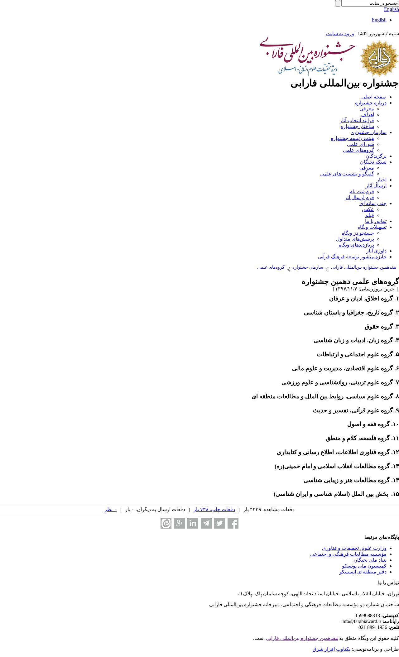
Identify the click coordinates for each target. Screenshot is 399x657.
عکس (368, 209)
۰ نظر (110, 509)
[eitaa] (166, 523)
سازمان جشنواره (369, 132)
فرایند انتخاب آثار (357, 120)
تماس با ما (376, 221)
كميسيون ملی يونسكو (364, 565)
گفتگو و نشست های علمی (347, 173)
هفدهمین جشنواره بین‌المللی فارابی (302, 638)
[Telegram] (206, 523)
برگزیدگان (376, 156)
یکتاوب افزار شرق (331, 649)
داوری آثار (376, 250)
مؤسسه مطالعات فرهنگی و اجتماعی (348, 554)
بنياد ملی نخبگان (370, 560)
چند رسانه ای (373, 203)
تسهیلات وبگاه (372, 227)
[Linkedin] (192, 523)
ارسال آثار (376, 185)
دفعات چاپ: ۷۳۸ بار (214, 509)
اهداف (367, 114)
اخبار (382, 179)
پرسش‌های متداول (355, 239)
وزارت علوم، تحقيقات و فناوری (354, 548)
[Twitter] (219, 523)
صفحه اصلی (374, 96)
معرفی (366, 108)
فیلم (369, 215)
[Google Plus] (179, 523)
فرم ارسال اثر (359, 197)
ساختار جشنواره (357, 126)
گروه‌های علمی (358, 150)
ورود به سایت (340, 33)
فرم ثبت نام (361, 191)
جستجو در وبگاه (358, 233)
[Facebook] (233, 523)
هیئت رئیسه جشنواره (352, 138)
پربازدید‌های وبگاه (356, 244)
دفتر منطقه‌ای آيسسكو (363, 571)
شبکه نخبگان (373, 162)
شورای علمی (360, 144)
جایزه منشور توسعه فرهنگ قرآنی (352, 256)
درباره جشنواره (371, 102)
